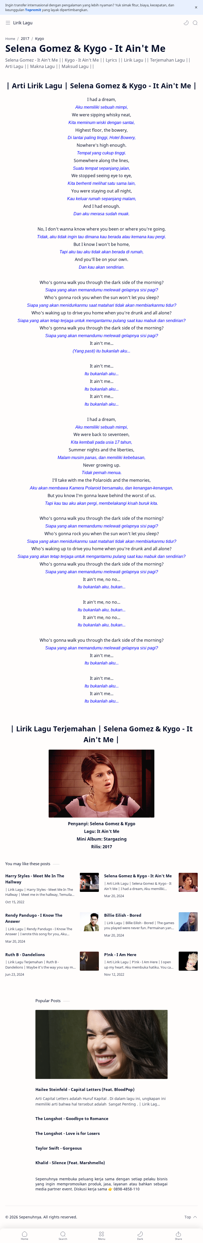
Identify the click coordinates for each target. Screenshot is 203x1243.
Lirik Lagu (23, 23)
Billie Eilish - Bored (122, 915)
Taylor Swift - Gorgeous (58, 1148)
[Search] (195, 23)
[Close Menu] (196, 7)
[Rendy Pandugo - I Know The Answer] (89, 921)
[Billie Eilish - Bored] (188, 921)
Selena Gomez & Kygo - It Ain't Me (138, 875)
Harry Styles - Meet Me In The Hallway (34, 878)
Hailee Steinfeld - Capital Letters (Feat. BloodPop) (85, 1089)
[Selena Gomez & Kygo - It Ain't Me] (188, 882)
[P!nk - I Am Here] (188, 961)
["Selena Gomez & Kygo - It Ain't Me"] (101, 784)
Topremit (33, 9)
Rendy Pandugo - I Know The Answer (33, 918)
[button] (186, 23)
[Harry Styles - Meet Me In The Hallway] (89, 882)
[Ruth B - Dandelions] (89, 961)
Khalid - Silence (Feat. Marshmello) (70, 1162)
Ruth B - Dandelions (25, 954)
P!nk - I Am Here (120, 954)
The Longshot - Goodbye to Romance (71, 1118)
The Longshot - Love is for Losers (67, 1133)
